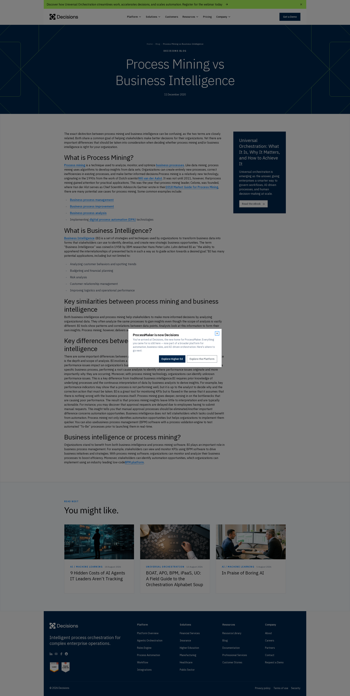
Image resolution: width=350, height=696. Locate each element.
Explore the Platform (202, 359)
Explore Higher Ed (172, 359)
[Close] (217, 333)
